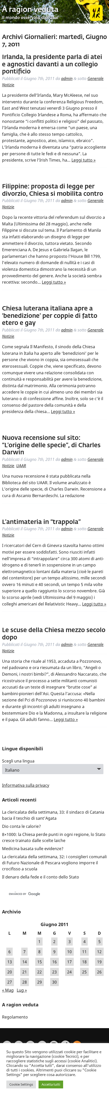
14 (24, 962)
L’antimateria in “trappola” (41, 522)
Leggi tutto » (83, 160)
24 (69, 972)
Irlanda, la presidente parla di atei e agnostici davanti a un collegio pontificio (52, 64)
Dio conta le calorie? (21, 826)
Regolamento (15, 1017)
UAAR (21, 465)
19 (99, 962)
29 (39, 982)
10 (69, 951)
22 (39, 972)
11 (84, 951)
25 (84, 972)
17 (69, 962)
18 (84, 962)
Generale (95, 78)
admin (66, 78)
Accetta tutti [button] (51, 1084)
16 (54, 962)
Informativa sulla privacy (25, 785)
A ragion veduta (30, 9)
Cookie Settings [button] (21, 1084)
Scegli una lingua (18, 761)
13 (9, 962)
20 (9, 972)
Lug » (22, 990)
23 (54, 972)
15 (39, 962)
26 (99, 972)
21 (24, 972)
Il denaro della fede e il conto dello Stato (40, 877)
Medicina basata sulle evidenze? (32, 848)
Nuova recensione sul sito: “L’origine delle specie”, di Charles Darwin (51, 445)
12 (99, 951)
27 (9, 982)
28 (24, 982)
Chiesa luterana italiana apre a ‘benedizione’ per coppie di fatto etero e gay (49, 316)
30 (54, 982)
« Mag (8, 990)
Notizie (8, 85)
